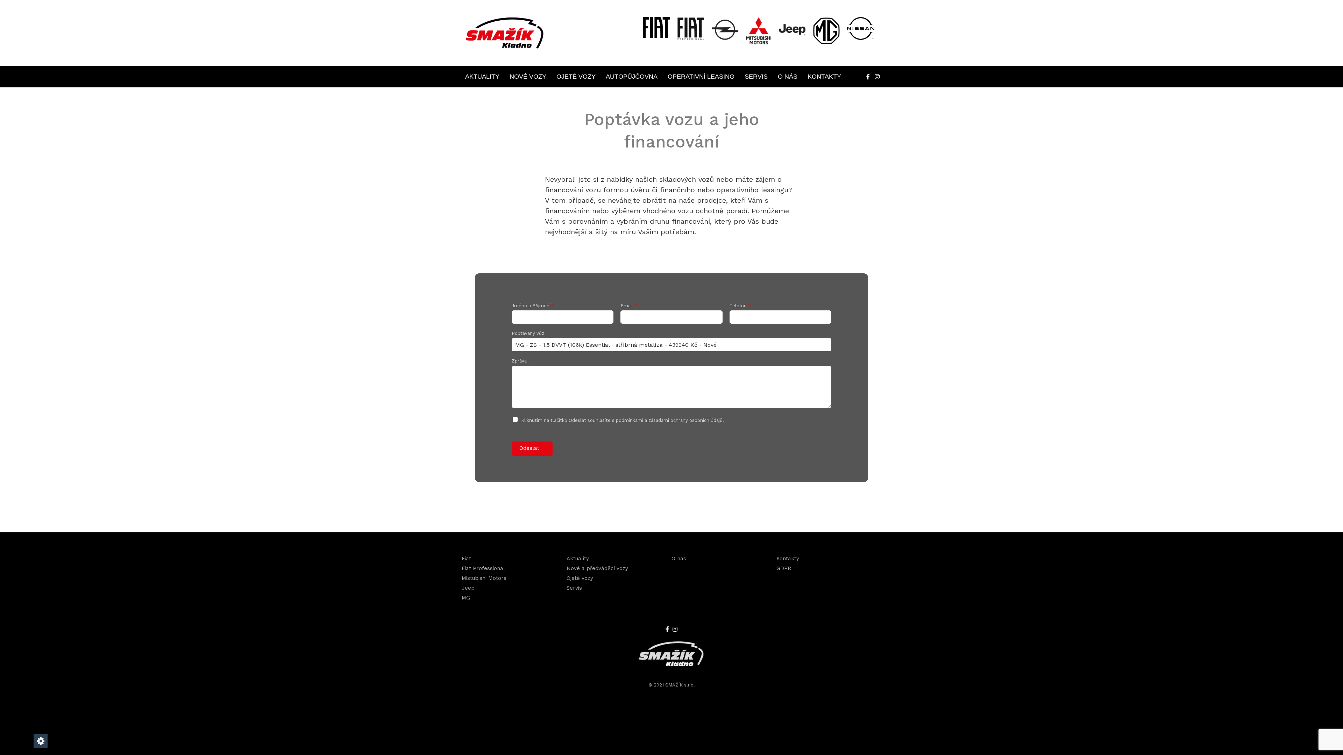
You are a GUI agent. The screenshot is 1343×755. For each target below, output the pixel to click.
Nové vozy (528, 76)
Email (628, 305)
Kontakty (824, 76)
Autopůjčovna (632, 76)
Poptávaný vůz (528, 333)
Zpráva (521, 361)
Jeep (468, 588)
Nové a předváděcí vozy (597, 568)
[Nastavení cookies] (41, 741)
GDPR (783, 568)
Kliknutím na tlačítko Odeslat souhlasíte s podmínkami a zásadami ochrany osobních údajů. (622, 420)
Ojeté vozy (576, 76)
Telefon (740, 305)
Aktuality (482, 76)
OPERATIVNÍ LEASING (701, 76)
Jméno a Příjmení (533, 305)
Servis (756, 76)
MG (466, 598)
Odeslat (529, 448)
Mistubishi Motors (484, 578)
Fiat (466, 558)
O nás (787, 76)
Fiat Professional (483, 568)
